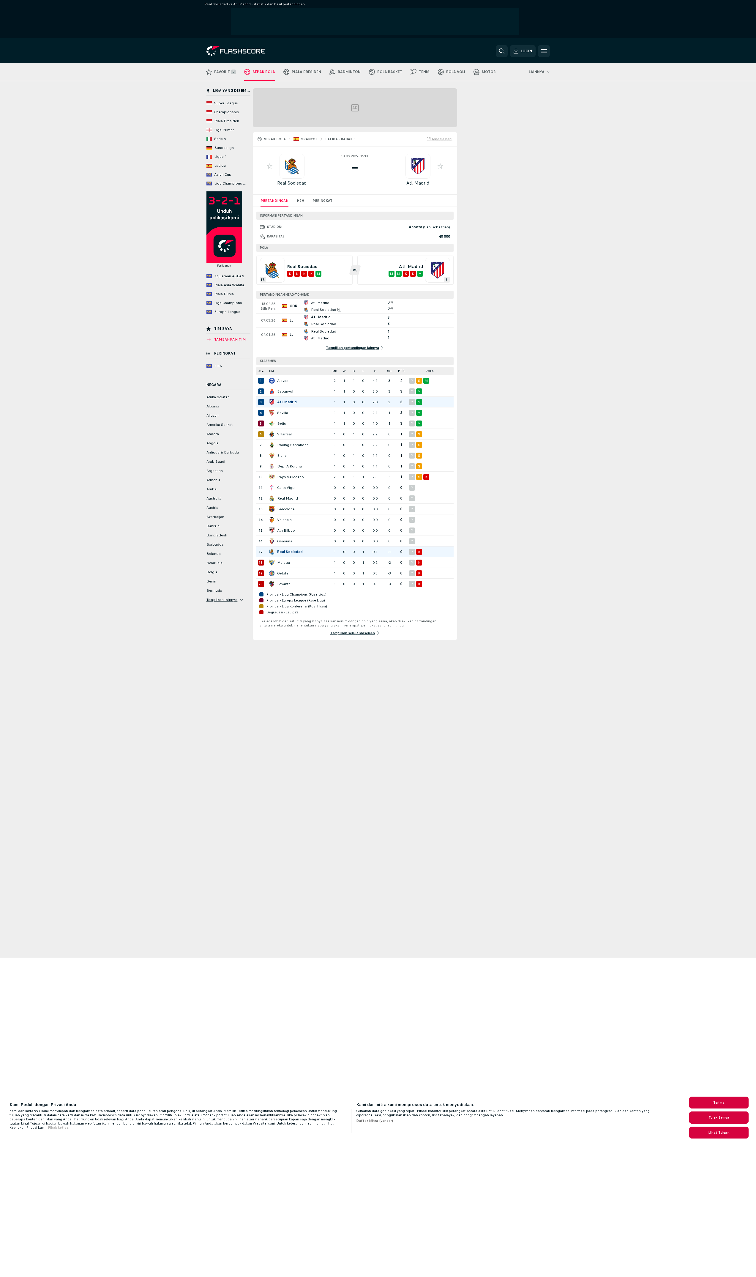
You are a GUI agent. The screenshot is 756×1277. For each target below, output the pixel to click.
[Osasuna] (272, 541)
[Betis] (272, 423)
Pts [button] (401, 371)
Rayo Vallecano (290, 477)
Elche (282, 455)
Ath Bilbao (286, 530)
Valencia (284, 519)
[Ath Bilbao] (272, 530)
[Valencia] (272, 520)
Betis (281, 423)
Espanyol (285, 391)
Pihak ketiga (58, 1127)
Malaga (283, 562)
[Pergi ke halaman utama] (247, 51)
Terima (719, 1102)
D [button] (354, 371)
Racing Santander (292, 445)
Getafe (282, 573)
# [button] (259, 371)
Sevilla (282, 412)
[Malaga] (272, 563)
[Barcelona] (272, 509)
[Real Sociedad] (272, 552)
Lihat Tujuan (718, 1132)
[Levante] (272, 584)
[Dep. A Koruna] (272, 466)
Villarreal (284, 434)
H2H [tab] (300, 201)
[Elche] (272, 456)
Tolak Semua (718, 1117)
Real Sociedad (292, 183)
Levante (284, 584)
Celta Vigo (286, 487)
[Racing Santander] (272, 445)
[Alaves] (272, 381)
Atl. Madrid (417, 183)
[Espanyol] (272, 391)
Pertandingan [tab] (274, 201)
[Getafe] (272, 573)
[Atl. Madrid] (272, 402)
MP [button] (334, 371)
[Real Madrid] (272, 498)
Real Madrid (287, 498)
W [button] (344, 371)
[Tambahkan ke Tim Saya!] (269, 166)
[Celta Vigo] (272, 488)
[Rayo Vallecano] (272, 477)
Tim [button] (271, 371)
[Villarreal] (272, 434)
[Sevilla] (272, 413)
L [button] (363, 371)
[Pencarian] (502, 51)
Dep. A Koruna (289, 466)
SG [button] (389, 371)
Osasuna (284, 541)
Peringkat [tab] (322, 201)
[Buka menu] (544, 51)
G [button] (375, 371)
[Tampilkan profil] (292, 166)
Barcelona (286, 509)
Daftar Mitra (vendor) (374, 1121)
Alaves (282, 380)
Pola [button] (430, 371)
